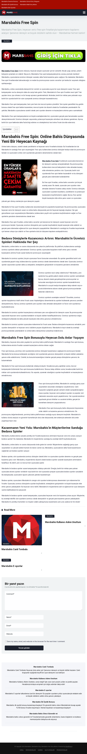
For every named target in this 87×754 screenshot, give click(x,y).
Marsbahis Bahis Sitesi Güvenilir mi (43, 714)
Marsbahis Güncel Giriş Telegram (29, 1)
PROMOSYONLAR (62, 750)
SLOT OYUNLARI (50, 750)
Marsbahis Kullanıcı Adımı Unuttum (63, 522)
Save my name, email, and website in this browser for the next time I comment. (36, 641)
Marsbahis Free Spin (10, 71)
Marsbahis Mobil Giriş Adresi (28, 4)
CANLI (22, 750)
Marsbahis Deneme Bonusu (10, 1)
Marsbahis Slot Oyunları (8, 7)
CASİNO (40, 750)
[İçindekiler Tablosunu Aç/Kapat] (15, 129)
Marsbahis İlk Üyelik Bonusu (10, 4)
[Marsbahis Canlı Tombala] (22, 530)
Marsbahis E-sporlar (12, 566)
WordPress (68, 746)
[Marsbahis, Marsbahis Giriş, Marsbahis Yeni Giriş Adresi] (9, 12)
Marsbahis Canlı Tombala (14, 549)
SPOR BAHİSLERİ (31, 750)
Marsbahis (7, 41)
